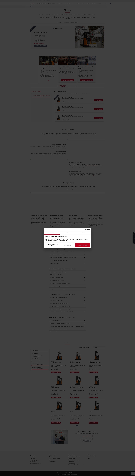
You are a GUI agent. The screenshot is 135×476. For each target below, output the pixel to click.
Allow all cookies (82, 245)
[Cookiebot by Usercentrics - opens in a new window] (85, 229)
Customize (67, 245)
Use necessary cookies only (52, 245)
